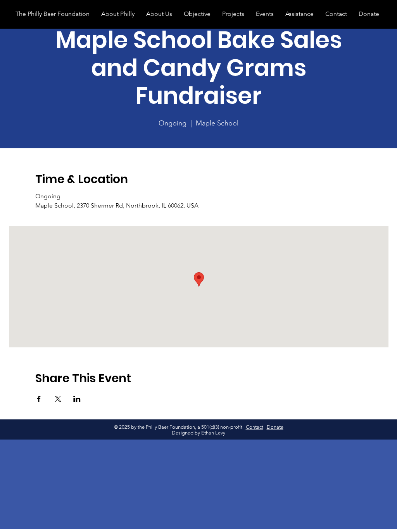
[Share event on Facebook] (39, 399)
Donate (275, 427)
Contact (254, 427)
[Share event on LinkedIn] (77, 399)
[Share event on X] (58, 399)
